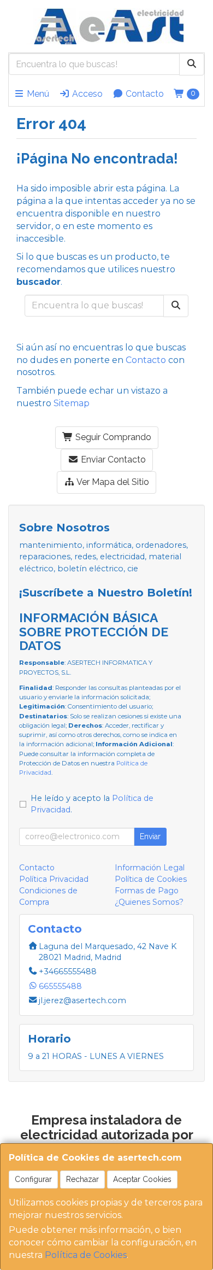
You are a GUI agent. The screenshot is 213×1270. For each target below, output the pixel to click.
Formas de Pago (147, 891)
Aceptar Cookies (142, 1179)
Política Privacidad (53, 879)
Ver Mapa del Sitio (112, 482)
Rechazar (82, 1179)
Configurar (33, 1179)
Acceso (86, 94)
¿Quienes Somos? (149, 902)
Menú (37, 94)
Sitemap (72, 403)
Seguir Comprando (112, 437)
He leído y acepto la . (92, 804)
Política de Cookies (86, 1255)
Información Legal (150, 868)
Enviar (150, 836)
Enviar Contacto (112, 459)
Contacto (143, 94)
